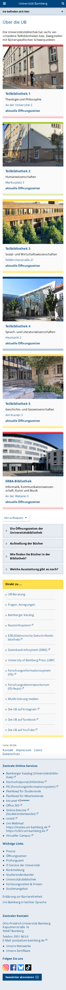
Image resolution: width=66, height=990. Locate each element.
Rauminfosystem (19, 625)
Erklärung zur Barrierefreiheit (22, 897)
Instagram (6, 967)
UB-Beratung (16, 594)
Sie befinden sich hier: (16, 11)
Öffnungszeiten (16, 856)
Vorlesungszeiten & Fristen (24, 884)
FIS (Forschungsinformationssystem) (30, 787)
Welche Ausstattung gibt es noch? (34, 569)
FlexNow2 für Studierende (23, 791)
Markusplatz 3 (14, 182)
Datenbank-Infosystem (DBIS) (27, 650)
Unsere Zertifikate (18, 951)
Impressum (23, 750)
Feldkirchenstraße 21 (19, 260)
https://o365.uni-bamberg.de (25, 831)
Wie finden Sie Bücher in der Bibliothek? (30, 556)
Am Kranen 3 (14, 415)
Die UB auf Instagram (22, 709)
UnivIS (10, 819)
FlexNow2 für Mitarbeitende (25, 796)
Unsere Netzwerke (18, 946)
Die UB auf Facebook (22, 720)
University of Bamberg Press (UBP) (31, 660)
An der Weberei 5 (17, 496)
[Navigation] (5, 3)
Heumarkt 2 (13, 337)
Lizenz (38, 750)
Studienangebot (17, 889)
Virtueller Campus (18, 836)
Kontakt (8, 750)
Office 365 (12, 805)
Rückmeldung (15, 870)
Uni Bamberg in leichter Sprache (24, 902)
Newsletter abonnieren (19, 977)
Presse (10, 851)
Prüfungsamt (15, 860)
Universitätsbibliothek (21, 879)
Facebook (13, 967)
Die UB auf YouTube (21, 730)
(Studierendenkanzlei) (21, 814)
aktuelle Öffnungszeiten (22, 111)
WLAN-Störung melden (23, 699)
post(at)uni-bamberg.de (28, 940)
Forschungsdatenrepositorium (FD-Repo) (28, 686)
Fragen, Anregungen (21, 605)
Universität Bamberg (33, 3)
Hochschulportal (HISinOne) (25, 782)
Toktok (28, 967)
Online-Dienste (16, 810)
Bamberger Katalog (21, 615)
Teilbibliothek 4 (17, 326)
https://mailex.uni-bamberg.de (26, 827)
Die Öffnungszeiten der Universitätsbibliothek (26, 531)
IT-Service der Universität (23, 865)
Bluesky (21, 967)
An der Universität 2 (18, 105)
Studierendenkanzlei (20, 875)
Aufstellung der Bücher (26, 543)
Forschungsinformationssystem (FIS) (29, 672)
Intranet (11, 801)
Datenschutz (11, 754)
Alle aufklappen (13, 517)
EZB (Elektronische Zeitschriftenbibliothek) (31, 637)
